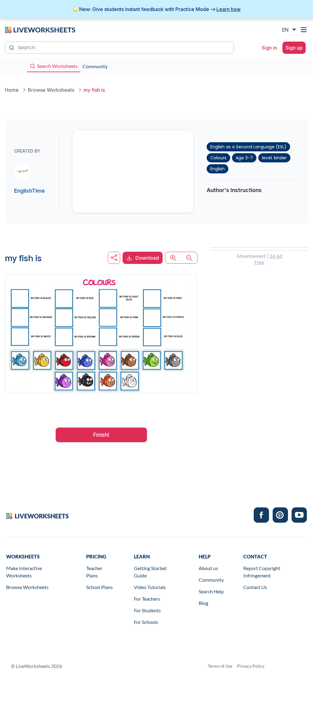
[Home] (40, 29)
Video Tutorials (150, 587)
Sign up (294, 48)
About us (208, 568)
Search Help (211, 591)
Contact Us (255, 587)
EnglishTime (29, 190)
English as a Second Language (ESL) (248, 147)
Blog (203, 603)
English (217, 169)
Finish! (101, 435)
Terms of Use (220, 666)
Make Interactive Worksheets (24, 571)
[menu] (304, 29)
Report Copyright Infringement (261, 571)
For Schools (146, 622)
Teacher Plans (94, 571)
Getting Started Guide (150, 571)
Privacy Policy (250, 666)
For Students (147, 610)
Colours (218, 158)
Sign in (269, 48)
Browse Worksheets (27, 587)
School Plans (99, 587)
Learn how (228, 9)
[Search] (12, 47)
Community (211, 580)
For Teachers (147, 599)
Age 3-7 (244, 158)
